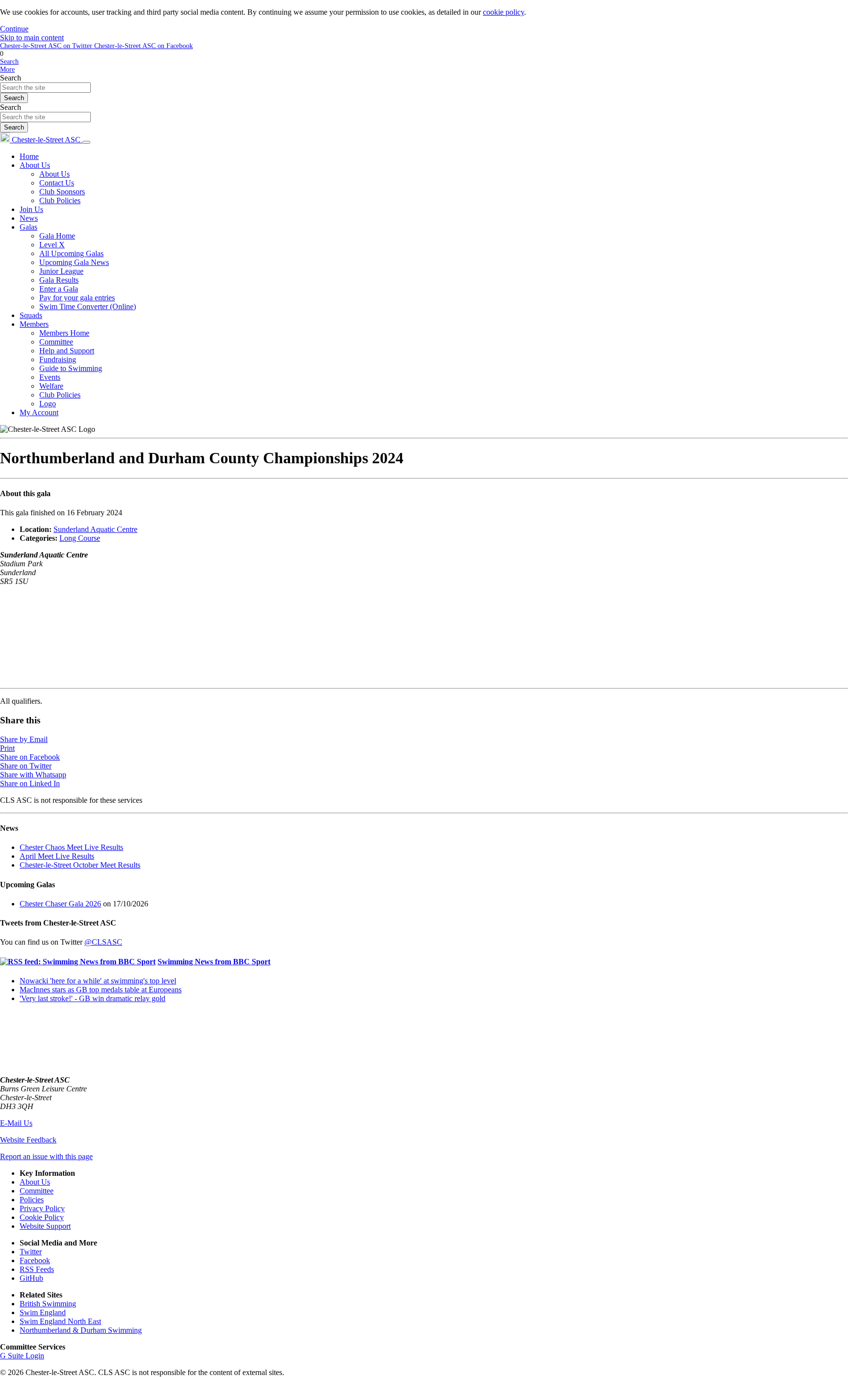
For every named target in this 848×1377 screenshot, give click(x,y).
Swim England (43, 1312)
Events (49, 377)
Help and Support (66, 350)
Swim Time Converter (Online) (87, 306)
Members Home (64, 333)
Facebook (35, 1260)
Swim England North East (60, 1321)
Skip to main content (32, 37)
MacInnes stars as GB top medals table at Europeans (101, 989)
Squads (31, 315)
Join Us (31, 209)
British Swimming (48, 1303)
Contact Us (56, 183)
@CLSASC (103, 942)
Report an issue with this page (46, 1156)
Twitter (31, 1251)
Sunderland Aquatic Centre (95, 529)
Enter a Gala (58, 289)
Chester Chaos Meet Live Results (71, 847)
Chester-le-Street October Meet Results (80, 865)
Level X (52, 244)
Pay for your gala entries (77, 297)
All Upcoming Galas (71, 253)
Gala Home (57, 236)
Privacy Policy (42, 1208)
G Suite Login (22, 1355)
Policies (32, 1199)
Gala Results (59, 280)
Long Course (79, 538)
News (29, 218)
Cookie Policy (42, 1217)
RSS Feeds (37, 1269)
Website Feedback (28, 1140)
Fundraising (57, 359)
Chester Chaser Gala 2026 (60, 904)
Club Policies (59, 200)
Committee (56, 342)
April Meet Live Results (57, 856)
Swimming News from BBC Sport (214, 961)
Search (10, 78)
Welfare (51, 386)
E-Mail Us (16, 1123)
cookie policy (503, 12)
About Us (35, 165)
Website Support (45, 1226)
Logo (47, 403)
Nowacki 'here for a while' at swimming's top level (98, 981)
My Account (39, 412)
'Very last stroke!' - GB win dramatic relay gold (92, 998)
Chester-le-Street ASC (46, 139)
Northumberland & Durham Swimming (81, 1330)
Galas (28, 227)
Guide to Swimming (70, 368)
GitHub (31, 1278)
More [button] (7, 69)
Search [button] (9, 61)
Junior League (61, 271)
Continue (14, 29)
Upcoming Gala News (74, 262)
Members (34, 324)
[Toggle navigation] (86, 142)
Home (29, 156)
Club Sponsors (62, 191)
